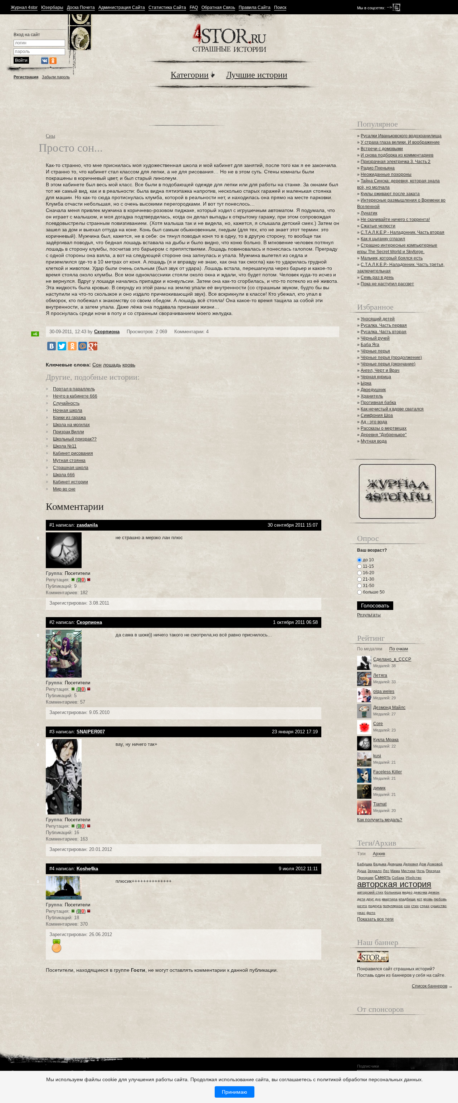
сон (407, 906)
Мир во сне (64, 489)
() (81, 579)
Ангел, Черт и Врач (380, 370)
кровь (128, 365)
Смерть (383, 877)
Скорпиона (107, 331)
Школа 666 (64, 474)
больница (392, 892)
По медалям (369, 649)
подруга (375, 906)
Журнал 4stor (24, 7)
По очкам (398, 649)
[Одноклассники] (72, 346)
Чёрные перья (375, 351)
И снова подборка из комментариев (397, 155)
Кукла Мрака (386, 739)
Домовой (435, 864)
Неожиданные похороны (386, 174)
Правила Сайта (255, 7)
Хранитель (372, 396)
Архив (379, 854)
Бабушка (364, 864)
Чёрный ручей (375, 338)
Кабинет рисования (73, 453)
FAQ (194, 7)
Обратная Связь (218, 7)
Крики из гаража (69, 417)
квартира (390, 899)
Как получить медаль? (379, 819)
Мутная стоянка (69, 460)
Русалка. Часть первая (384, 325)
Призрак (433, 871)
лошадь (112, 365)
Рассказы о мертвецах (383, 428)
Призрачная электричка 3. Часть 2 (395, 161)
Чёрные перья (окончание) (388, 363)
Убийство (413, 878)
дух (378, 899)
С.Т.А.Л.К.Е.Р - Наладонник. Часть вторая (402, 232)
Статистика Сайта (167, 7)
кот (419, 899)
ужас (361, 913)
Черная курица (376, 376)
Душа (361, 871)
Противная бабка (378, 402)
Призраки (365, 878)
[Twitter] (62, 346)
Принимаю (234, 1092)
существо (438, 906)
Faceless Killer (387, 771)
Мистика (408, 871)
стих (415, 906)
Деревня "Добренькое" (383, 434)
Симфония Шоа (377, 415)
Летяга (380, 675)
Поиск (280, 7)
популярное (393, 906)
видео (407, 892)
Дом (422, 864)
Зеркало (374, 871)
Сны (50, 135)
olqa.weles (383, 691)
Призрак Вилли (68, 431)
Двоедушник (373, 389)
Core (378, 723)
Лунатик (369, 213)
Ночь (420, 871)
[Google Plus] (93, 346)
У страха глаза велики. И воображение (400, 142)
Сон (97, 365)
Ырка (366, 383)
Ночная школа (67, 410)
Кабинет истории (70, 481)
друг (370, 899)
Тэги (361, 854)
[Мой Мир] (82, 346)
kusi (377, 755)
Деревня (410, 864)
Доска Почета (81, 7)
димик (379, 788)
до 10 (368, 559)
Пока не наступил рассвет (387, 283)
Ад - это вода (374, 421)
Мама (395, 871)
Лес (386, 871)
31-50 (368, 585)
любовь (440, 899)
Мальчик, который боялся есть (392, 258)
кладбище (407, 899)
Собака (398, 878)
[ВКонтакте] (51, 346)
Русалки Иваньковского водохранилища (401, 135)
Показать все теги (375, 919)
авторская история (394, 884)
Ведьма (379, 864)
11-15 (368, 566)
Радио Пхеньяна (378, 168)
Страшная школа (70, 467)
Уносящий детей (378, 318)
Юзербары (52, 7)
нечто (362, 906)
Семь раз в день (377, 277)
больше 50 (373, 592)
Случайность (66, 403)
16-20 (368, 572)
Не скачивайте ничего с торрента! (395, 219)
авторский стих (370, 892)
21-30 (368, 579)
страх (424, 906)
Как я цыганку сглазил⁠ (383, 238)
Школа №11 (65, 446)
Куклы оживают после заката (390, 193)
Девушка (395, 864)
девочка (420, 892)
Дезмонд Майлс (389, 707)
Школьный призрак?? (75, 439)
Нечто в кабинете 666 (75, 396)
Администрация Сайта (121, 7)
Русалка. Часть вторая (383, 331)
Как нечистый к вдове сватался (392, 409)
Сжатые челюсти (378, 225)
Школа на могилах (71, 424)
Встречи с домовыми (382, 148)
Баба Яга (370, 344)
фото (370, 913)
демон (433, 892)
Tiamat (379, 804)
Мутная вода (374, 441)
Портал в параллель (74, 389)
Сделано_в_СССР (392, 659)
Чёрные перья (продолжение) (391, 357)
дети (361, 899)
